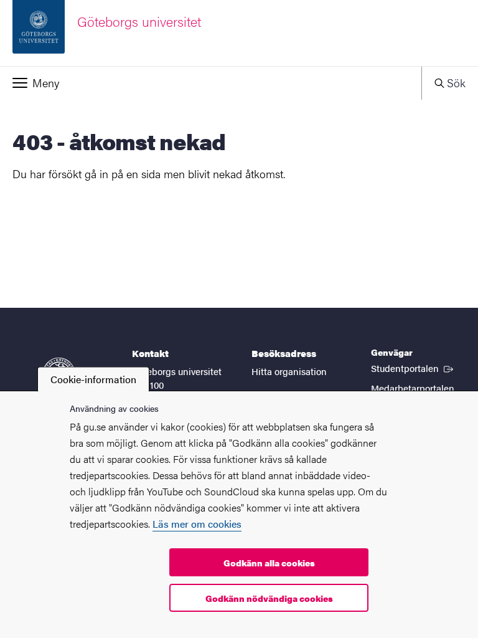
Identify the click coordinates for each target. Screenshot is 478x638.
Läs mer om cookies (196, 524)
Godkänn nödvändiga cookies (269, 598)
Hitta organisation (289, 371)
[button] (210, 83)
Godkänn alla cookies (269, 562)
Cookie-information (93, 379)
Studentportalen (413, 367)
